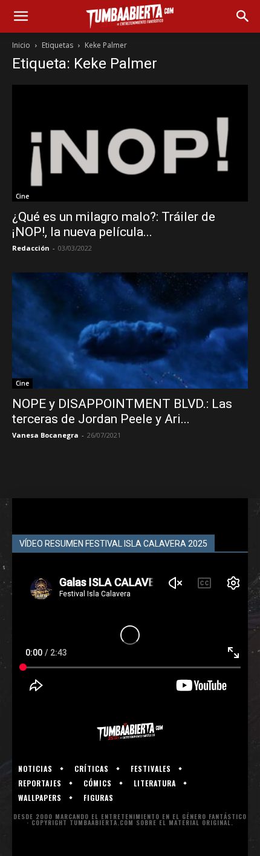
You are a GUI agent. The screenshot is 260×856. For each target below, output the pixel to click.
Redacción (31, 247)
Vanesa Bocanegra (45, 435)
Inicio (21, 45)
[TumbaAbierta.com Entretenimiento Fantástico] (130, 732)
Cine (22, 196)
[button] (20, 16)
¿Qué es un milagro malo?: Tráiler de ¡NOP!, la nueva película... (113, 224)
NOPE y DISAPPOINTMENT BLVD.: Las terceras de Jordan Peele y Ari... (122, 411)
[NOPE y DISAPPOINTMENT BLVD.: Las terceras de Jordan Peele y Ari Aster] (130, 330)
